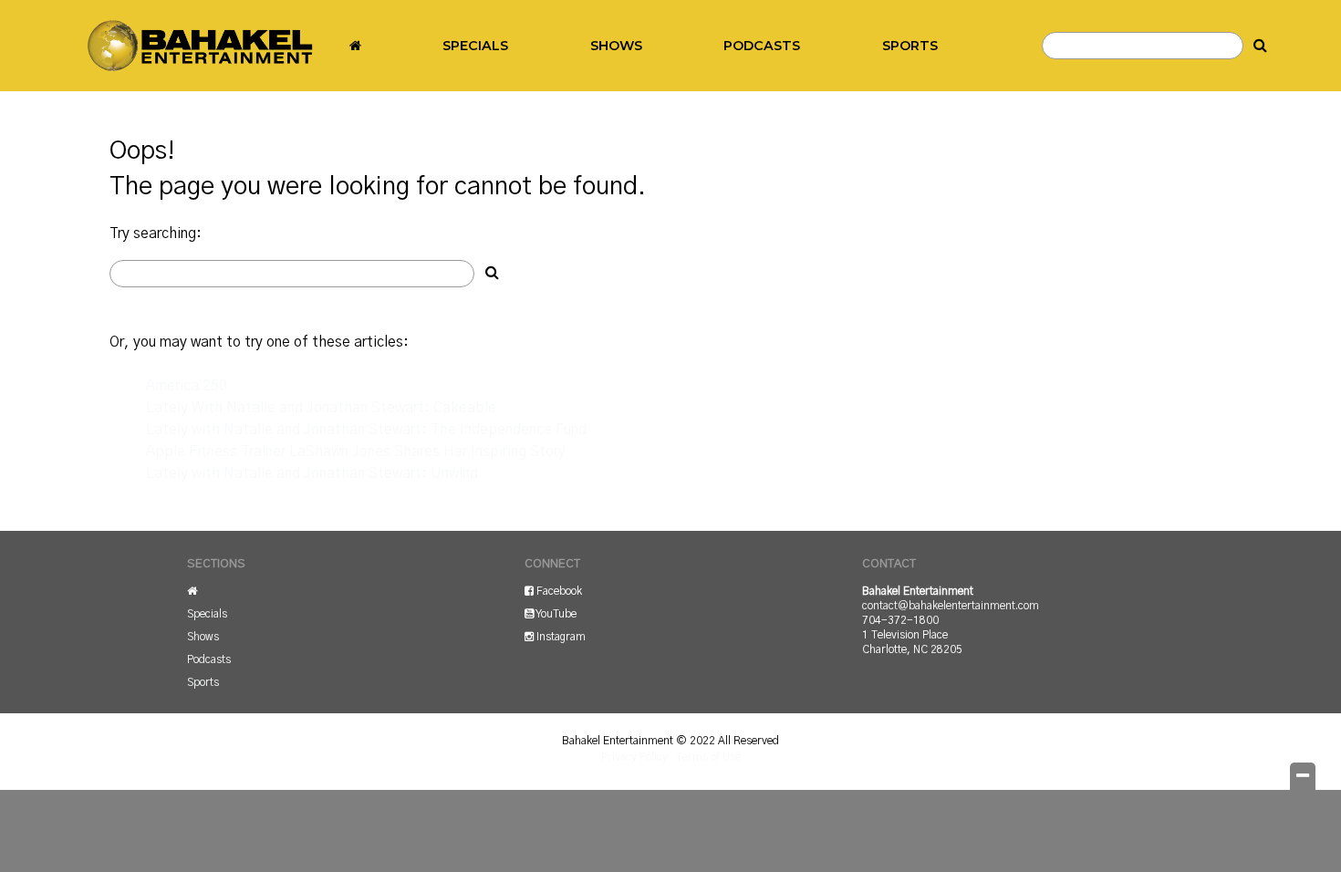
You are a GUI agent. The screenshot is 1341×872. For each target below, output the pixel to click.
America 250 (186, 386)
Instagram (560, 636)
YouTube (555, 613)
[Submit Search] (1260, 45)
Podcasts (761, 45)
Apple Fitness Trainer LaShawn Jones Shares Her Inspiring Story (356, 451)
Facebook (558, 591)
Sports (910, 45)
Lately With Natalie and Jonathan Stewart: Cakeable (321, 407)
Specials (475, 45)
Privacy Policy (634, 757)
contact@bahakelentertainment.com (950, 605)
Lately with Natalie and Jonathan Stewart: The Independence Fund (366, 429)
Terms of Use (708, 757)
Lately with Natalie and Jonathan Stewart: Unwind (312, 473)
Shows (616, 45)
